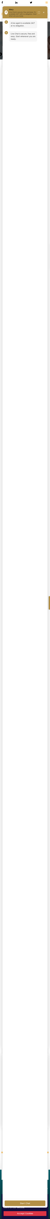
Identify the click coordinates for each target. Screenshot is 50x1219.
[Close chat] (43, 12)
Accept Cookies (25, 1213)
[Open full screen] (39, 12)
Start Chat (25, 1203)
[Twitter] (31, 2)
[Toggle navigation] (46, 2)
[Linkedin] (16, 2)
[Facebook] (2, 2)
